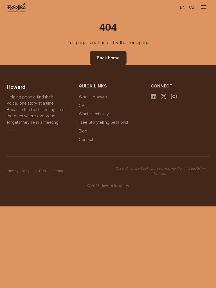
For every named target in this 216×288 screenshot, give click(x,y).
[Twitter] (164, 97)
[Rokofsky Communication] (16, 7)
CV (81, 105)
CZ (192, 7)
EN (182, 7)
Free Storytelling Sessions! (103, 122)
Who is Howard (93, 96)
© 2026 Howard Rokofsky (108, 186)
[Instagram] (174, 97)
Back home (108, 57)
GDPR (41, 171)
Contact (86, 139)
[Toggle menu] (203, 7)
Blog (83, 131)
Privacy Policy (18, 171)
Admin (11, 129)
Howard (16, 87)
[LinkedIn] (153, 97)
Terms (58, 171)
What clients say (94, 113)
